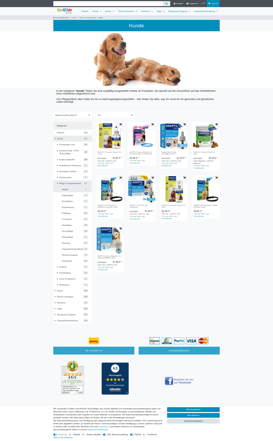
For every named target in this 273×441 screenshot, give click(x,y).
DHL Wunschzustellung (117, 434)
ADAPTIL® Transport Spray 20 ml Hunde (109, 153)
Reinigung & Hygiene (178, 11)
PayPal (138, 434)
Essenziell (62, 434)
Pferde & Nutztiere (126, 11)
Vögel (159, 11)
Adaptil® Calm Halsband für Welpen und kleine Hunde (206, 206)
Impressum (104, 426)
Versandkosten (103, 165)
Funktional (152, 434)
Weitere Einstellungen (63, 437)
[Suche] (166, 3)
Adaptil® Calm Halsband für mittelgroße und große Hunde (108, 206)
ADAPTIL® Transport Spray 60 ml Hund (173, 206)
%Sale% (84, 11)
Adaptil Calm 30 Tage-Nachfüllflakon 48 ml (169, 153)
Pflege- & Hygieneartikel (87, 17)
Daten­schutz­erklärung (97, 429)
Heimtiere (145, 11)
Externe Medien (94, 434)
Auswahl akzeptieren (193, 421)
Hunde (95, 11)
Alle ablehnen (193, 415)
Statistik (76, 434)
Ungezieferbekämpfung (205, 11)
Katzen (108, 11)
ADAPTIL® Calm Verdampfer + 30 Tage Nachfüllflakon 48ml (109, 257)
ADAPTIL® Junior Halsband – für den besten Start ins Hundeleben (141, 153)
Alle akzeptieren (193, 409)
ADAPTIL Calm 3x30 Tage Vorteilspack (139, 206)
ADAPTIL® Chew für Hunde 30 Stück (204, 153)
